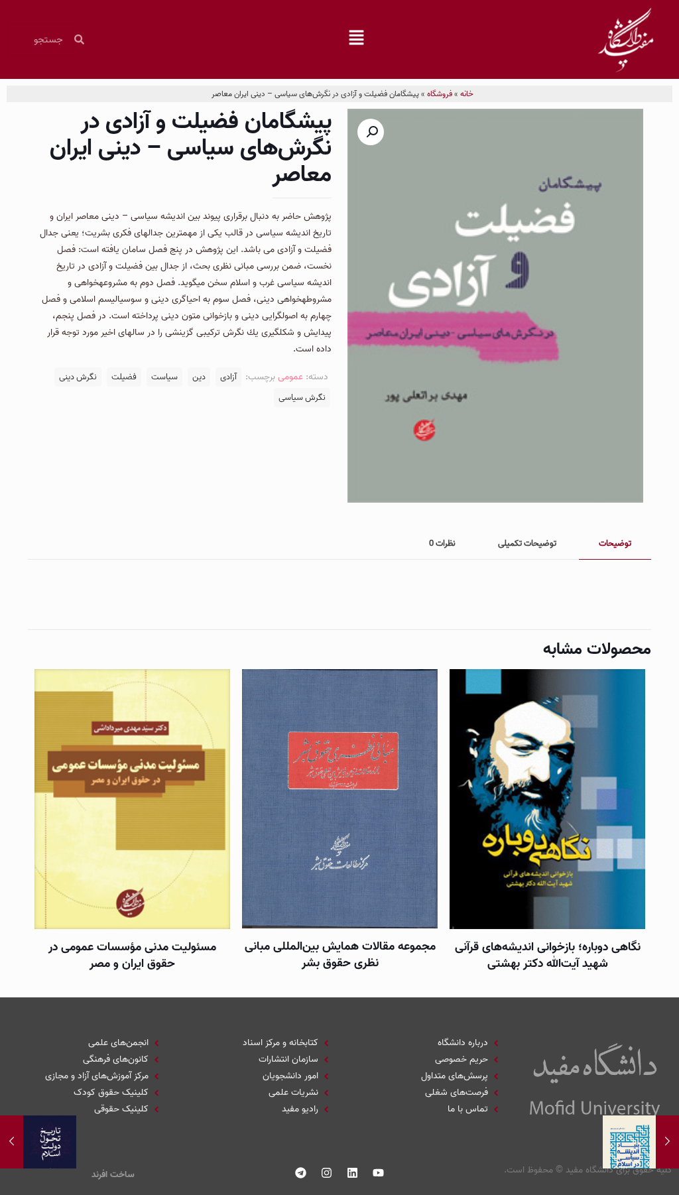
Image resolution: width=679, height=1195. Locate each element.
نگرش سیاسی (302, 398)
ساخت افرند (113, 1174)
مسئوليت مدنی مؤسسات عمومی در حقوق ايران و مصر (132, 956)
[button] (357, 39)
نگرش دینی (78, 377)
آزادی (228, 377)
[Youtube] (378, 1173)
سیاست (164, 377)
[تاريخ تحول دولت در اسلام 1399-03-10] (11, 1141)
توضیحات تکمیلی (527, 543)
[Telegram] (301, 1173)
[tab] (615, 544)
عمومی (290, 377)
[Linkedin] (352, 1173)
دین (199, 377)
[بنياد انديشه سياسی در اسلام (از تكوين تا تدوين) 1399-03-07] (667, 1141)
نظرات (442, 543)
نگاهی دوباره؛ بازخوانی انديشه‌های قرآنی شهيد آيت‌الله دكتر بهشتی (548, 956)
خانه (466, 94)
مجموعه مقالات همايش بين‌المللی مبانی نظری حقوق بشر (340, 955)
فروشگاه (439, 94)
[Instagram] (327, 1173)
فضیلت (124, 377)
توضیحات (615, 543)
